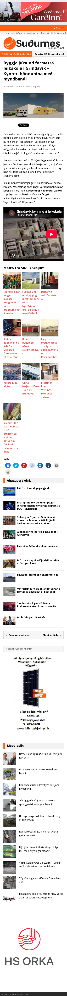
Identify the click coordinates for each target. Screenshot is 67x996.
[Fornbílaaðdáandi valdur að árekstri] (9, 551)
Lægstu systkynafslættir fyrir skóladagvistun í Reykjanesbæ (49, 348)
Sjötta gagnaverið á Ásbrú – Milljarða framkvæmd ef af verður (11, 348)
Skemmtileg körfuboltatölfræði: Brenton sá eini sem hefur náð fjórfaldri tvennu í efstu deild (11, 437)
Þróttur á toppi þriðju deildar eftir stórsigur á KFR (38, 562)
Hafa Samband (58, 33)
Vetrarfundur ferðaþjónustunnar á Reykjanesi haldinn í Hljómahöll (38, 590)
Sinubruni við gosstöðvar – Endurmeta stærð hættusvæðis (36, 605)
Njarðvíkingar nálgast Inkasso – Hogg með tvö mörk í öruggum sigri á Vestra (11, 302)
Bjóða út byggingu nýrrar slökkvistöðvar (30, 346)
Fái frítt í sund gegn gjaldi (33, 488)
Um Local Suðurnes (15, 33)
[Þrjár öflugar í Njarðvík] (9, 622)
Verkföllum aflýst (10, 384)
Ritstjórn (35, 86)
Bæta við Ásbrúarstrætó (49, 295)
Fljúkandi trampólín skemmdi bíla (37, 574)
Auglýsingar (33, 33)
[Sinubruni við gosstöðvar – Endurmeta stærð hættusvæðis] (9, 608)
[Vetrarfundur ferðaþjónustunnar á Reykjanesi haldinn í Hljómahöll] (9, 594)
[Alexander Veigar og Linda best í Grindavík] (9, 537)
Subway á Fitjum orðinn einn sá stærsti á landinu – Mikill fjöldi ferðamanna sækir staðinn (36, 520)
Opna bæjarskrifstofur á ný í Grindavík (30, 388)
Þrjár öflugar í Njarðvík (31, 617)
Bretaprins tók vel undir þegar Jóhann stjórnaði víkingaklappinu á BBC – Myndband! (38, 505)
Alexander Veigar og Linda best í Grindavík (37, 533)
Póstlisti (45, 33)
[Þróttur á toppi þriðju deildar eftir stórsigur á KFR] (9, 565)
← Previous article (17, 635)
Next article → (52, 635)
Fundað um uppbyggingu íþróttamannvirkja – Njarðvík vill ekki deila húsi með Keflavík (30, 302)
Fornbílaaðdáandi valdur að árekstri (39, 546)
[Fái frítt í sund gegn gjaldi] (9, 493)
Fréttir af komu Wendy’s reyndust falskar (46, 390)
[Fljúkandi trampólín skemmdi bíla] (9, 580)
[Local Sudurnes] (33, 43)
